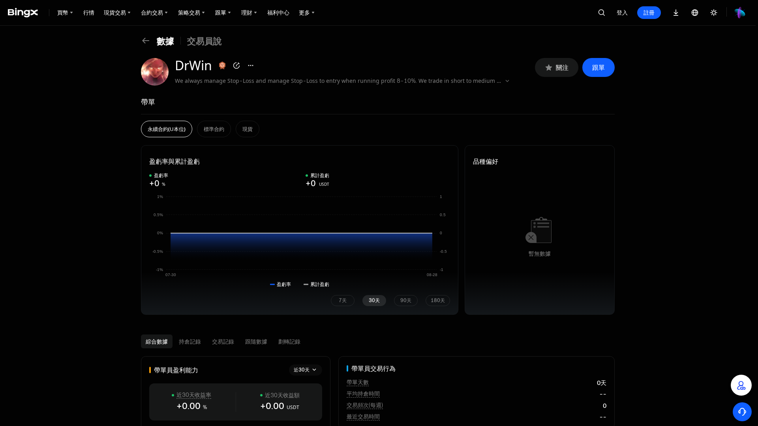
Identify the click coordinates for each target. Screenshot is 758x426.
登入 (622, 12)
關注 (562, 67)
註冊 (649, 12)
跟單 (598, 67)
